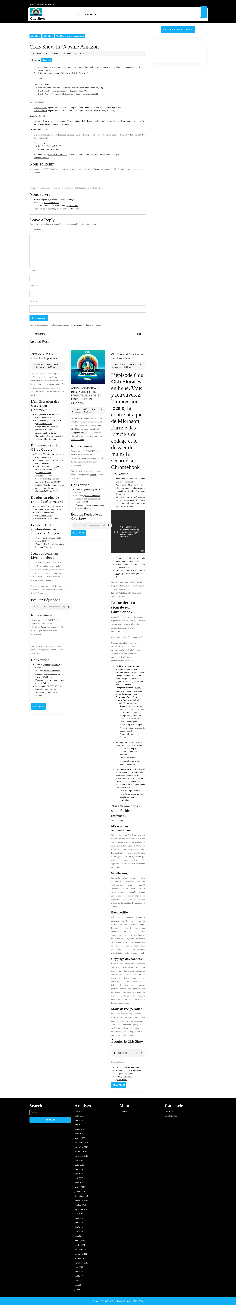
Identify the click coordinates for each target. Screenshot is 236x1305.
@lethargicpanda (49, 199)
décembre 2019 (81, 1142)
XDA (58, 482)
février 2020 (80, 1138)
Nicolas (55, 53)
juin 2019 (79, 1169)
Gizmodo (49, 476)
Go (78, 14)
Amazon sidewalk (41, 158)
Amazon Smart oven (57, 154)
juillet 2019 (79, 1165)
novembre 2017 (81, 1254)
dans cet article (77, 440)
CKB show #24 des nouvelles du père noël (44, 356)
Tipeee (96, 169)
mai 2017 (79, 1276)
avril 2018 (79, 1231)
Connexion (124, 1111)
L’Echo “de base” (45, 94)
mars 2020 (79, 1134)
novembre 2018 (81, 1200)
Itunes (99, 425)
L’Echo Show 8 (40, 110)
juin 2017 (79, 1272)
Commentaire (36, 229)
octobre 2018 (80, 1205)
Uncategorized (171, 1116)
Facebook (129, 1073)
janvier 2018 (80, 1245)
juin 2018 (79, 1223)
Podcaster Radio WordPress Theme (108, 1301)
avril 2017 (79, 1281)
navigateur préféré (79, 432)
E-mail (33, 286)
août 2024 (79, 1111)
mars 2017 (79, 1285)
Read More (39, 707)
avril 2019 (79, 1178)
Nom (32, 270)
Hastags (70, 199)
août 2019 (79, 1160)
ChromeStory (51, 491)
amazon (82, 188)
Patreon (90, 14)
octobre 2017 (80, 1258)
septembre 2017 (81, 1263)
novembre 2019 (81, 1147)
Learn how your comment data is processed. (82, 325)
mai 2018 (79, 1227)
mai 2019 (79, 1174)
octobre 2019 (80, 1151)
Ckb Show (37, 18)
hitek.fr (45, 541)
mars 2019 (79, 1183)
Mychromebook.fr (44, 417)
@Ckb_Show (72, 206)
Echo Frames (47, 146)
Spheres (95, 67)
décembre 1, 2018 (42, 364)
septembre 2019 (81, 1156)
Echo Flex (34, 116)
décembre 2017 (81, 1249)
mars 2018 (79, 1236)
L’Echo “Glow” (40, 107)
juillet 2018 (79, 1218)
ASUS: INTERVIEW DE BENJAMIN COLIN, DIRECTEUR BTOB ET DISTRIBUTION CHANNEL (86, 395)
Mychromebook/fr (44, 430)
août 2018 (79, 1214)
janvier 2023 (80, 1129)
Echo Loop (44, 149)
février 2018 (80, 1240)
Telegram (75, 209)
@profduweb (126, 1076)
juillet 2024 (79, 1116)
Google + (119, 1073)
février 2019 (80, 1187)
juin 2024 (79, 1120)
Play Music (75, 429)
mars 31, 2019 (80, 409)
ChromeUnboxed (43, 473)
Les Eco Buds (35, 129)
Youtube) (48, 547)
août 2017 (79, 1267)
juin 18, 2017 (120, 364)
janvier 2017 (80, 1289)
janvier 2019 (80, 1191)
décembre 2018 (81, 1196)
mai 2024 (79, 1125)
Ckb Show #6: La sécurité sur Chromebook (127, 356)
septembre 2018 (81, 1209)
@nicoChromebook (50, 203)
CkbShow (78, 418)
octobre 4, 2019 (40, 53)
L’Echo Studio (44, 91)
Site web (33, 301)
